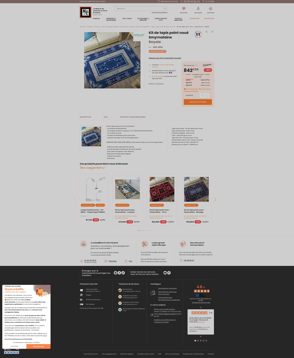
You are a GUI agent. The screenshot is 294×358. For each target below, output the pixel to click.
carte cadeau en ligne (167, 314)
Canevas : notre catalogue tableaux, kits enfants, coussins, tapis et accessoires (122, 27)
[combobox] (141, 8)
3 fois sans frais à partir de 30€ (91, 308)
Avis (106, 117)
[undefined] (214, 299)
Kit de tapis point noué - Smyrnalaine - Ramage (194, 211)
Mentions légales (126, 354)
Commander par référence (160, 13)
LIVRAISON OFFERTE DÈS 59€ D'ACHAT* (93, 1)
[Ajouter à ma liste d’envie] (104, 178)
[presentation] (215, 199)
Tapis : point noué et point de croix (163, 27)
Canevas (89, 27)
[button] (198, 10)
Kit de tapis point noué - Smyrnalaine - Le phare (125, 211)
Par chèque (90, 304)
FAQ (130, 261)
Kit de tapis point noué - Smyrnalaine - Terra (160, 211)
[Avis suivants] (200, 336)
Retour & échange (172, 354)
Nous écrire (210, 1)
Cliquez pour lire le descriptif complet (165, 58)
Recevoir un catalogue (169, 1)
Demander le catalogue (167, 288)
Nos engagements (109, 354)
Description (85, 117)
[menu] (147, 20)
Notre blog (189, 260)
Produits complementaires (133, 117)
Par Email (113, 261)
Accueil (82, 27)
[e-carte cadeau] (152, 315)
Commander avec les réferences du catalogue (169, 298)
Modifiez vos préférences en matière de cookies (165, 321)
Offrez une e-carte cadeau (164, 309)
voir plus (202, 322)
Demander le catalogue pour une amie (167, 293)
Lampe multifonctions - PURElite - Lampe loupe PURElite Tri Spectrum (93, 212)
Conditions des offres (145, 354)
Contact (211, 354)
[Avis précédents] (200, 307)
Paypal (88, 295)
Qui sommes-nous (91, 354)
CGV (159, 354)
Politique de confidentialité (193, 354)
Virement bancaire (93, 300)
